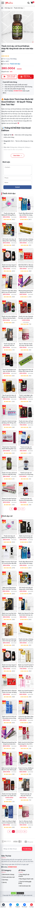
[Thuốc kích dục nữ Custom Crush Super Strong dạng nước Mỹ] (25, 438)
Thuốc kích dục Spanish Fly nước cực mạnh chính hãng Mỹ (25, 318)
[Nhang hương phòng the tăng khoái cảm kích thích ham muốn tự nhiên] (25, 281)
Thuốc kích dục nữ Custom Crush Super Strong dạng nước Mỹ (25, 448)
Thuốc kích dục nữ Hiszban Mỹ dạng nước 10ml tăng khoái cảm (26, 500)
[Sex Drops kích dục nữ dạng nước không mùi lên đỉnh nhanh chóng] (9, 386)
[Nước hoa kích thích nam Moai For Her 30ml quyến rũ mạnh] (9, 759)
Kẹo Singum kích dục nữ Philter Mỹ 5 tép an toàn (26, 370)
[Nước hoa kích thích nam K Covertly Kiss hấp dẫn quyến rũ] (9, 552)
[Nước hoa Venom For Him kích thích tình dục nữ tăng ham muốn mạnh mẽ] (25, 604)
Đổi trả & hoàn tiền (25, 886)
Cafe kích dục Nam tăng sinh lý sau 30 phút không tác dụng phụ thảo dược (9, 292)
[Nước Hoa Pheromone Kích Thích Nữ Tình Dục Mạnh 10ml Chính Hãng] (9, 578)
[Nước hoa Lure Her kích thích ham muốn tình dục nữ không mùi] (9, 604)
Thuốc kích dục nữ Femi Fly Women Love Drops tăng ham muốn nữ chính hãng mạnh (25, 423)
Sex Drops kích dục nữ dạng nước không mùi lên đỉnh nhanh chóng (9, 396)
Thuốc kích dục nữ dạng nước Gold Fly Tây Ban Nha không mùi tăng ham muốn (25, 241)
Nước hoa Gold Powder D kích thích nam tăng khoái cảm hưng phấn (25, 692)
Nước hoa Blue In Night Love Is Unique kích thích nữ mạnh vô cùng (9, 822)
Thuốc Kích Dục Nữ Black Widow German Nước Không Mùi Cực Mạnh (9, 318)
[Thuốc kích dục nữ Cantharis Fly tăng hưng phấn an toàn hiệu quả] (25, 463)
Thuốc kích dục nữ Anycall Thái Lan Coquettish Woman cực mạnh (9, 346)
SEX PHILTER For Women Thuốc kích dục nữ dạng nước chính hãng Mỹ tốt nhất (25, 267)
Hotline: (10, 867)
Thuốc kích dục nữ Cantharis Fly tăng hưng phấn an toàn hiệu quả (26, 474)
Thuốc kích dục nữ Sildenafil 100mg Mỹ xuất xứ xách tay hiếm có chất (9, 214)
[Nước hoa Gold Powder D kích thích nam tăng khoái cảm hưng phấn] (25, 681)
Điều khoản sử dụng (8, 874)
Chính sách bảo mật (8, 877)
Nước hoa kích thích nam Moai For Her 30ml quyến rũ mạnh (9, 769)
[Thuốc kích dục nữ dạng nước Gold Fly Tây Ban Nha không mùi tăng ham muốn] (25, 230)
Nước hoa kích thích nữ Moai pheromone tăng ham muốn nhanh (9, 718)
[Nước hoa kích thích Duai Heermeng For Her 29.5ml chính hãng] (25, 733)
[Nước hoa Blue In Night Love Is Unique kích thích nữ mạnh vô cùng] (9, 812)
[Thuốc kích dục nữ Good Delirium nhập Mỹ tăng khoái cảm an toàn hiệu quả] (9, 463)
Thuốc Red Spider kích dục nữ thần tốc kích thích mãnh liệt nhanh (9, 371)
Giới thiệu (5, 880)
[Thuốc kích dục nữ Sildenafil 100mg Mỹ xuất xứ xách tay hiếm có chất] (9, 204)
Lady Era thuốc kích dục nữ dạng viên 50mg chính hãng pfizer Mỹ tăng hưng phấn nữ (9, 423)
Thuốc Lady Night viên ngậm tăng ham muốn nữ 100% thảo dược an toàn (25, 396)
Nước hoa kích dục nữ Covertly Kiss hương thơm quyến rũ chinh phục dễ (26, 537)
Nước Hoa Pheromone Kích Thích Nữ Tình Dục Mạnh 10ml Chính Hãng (9, 589)
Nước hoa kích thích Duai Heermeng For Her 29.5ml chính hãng (26, 743)
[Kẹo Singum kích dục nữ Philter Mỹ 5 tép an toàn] (25, 360)
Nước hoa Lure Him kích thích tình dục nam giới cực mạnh (9, 640)
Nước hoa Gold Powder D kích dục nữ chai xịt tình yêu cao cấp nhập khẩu (25, 666)
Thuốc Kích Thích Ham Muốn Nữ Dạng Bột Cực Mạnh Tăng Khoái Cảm (9, 448)
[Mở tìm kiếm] (28, 3)
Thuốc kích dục (15, 64)
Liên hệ (4, 882)
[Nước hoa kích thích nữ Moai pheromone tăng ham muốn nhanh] (9, 707)
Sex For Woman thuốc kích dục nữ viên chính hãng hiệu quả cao (25, 345)
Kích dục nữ (7, 516)
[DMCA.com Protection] (17, 893)
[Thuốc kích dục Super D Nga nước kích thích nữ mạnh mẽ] (9, 255)
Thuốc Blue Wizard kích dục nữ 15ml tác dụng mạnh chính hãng (26, 214)
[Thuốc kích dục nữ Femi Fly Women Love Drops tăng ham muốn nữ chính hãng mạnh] (25, 412)
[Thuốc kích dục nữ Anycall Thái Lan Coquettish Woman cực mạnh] (9, 334)
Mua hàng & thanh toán (26, 879)
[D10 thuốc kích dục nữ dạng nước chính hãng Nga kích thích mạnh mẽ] (9, 230)
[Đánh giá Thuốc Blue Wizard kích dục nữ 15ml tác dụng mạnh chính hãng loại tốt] (25, 204)
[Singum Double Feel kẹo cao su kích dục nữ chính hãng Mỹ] (9, 489)
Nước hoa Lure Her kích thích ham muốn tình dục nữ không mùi (9, 614)
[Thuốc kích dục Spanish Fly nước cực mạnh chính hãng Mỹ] (25, 307)
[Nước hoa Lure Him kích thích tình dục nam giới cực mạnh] (9, 630)
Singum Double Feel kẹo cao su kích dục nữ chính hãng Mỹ (9, 500)
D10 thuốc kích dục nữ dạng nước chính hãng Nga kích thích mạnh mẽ (9, 240)
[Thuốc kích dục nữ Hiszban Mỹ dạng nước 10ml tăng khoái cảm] (25, 489)
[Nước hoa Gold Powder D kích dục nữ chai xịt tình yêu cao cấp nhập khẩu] (25, 655)
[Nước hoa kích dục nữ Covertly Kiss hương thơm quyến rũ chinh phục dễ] (25, 526)
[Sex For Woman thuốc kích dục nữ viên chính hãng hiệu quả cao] (25, 334)
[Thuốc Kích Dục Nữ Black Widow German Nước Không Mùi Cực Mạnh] (9, 307)
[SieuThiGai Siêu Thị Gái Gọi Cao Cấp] (10, 3)
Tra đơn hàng (27, 849)
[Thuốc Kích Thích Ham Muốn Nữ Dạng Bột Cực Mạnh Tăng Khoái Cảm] (9, 438)
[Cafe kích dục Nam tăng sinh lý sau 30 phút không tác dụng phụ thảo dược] (9, 281)
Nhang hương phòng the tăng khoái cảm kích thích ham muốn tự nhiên (26, 292)
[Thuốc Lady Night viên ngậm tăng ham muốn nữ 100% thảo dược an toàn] (25, 386)
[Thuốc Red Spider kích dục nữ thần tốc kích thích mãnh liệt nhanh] (9, 360)
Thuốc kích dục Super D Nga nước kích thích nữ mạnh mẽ (9, 266)
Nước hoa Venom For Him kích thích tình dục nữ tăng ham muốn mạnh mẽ (25, 614)
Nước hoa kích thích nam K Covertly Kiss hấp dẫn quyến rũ (9, 563)
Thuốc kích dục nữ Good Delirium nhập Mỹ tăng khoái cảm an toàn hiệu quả (9, 475)
